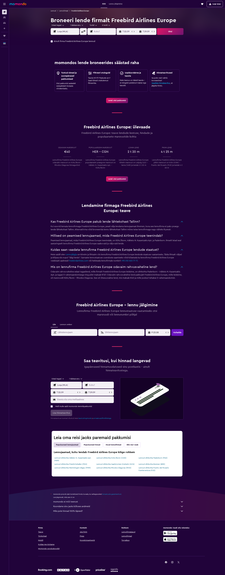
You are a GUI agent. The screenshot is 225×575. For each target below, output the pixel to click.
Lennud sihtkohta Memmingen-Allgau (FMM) (72, 468)
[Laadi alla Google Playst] (170, 533)
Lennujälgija (71, 254)
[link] (117, 100)
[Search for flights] (4, 12)
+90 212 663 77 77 (129, 261)
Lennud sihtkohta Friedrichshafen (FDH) (70, 464)
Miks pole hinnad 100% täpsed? (68, 511)
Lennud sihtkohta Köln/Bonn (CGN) (111, 458)
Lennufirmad (63, 11)
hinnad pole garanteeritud (111, 494)
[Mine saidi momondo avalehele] (17, 4)
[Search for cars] (4, 23)
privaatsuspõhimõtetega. (102, 418)
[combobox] (58, 25)
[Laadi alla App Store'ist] (170, 539)
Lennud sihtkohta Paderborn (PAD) (153, 458)
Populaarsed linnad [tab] (92, 445)
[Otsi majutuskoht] (4, 17)
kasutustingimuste (85, 418)
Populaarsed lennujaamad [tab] (67, 445)
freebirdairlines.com (78, 261)
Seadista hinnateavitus (161, 83)
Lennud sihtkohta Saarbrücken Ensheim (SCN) (115, 464)
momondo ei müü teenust (65, 502)
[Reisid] (4, 35)
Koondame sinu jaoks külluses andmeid (71, 506)
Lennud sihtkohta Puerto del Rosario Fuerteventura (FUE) (154, 469)
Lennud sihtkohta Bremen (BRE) (152, 464)
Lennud (53, 11)
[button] (4, 4)
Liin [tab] (54, 324)
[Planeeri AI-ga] (4, 28)
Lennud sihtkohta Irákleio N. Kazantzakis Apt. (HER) (72, 459)
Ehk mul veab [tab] (132, 445)
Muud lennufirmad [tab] (113, 445)
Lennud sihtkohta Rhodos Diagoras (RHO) (113, 468)
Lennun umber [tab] (66, 324)
